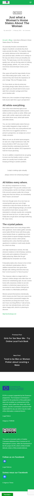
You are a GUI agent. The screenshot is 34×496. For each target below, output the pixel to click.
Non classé (17, 13)
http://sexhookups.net (9, 314)
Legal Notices (7, 467)
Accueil (5, 40)
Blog (10, 40)
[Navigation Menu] (31, 2)
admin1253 (8, 30)
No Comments (26, 30)
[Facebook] (5, 461)
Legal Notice (7, 416)
